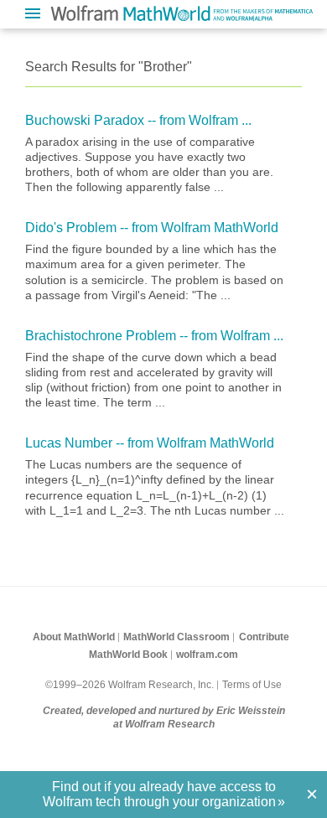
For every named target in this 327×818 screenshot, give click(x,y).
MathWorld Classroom (176, 637)
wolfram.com (207, 654)
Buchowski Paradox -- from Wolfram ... (138, 120)
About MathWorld (74, 637)
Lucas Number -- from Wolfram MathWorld (149, 443)
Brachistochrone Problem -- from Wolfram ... (154, 336)
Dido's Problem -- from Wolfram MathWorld (151, 227)
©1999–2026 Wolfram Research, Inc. (129, 685)
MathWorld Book (128, 654)
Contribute (264, 637)
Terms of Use (252, 685)
